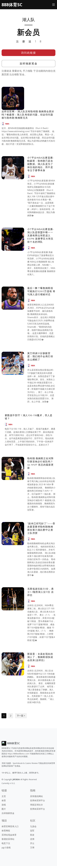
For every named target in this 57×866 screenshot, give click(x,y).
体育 (4, 800)
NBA (7, 123)
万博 (32, 847)
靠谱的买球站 (8, 839)
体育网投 (6, 830)
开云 (32, 843)
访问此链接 (28, 52)
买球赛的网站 (36, 796)
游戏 (4, 804)
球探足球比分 (36, 804)
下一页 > (21, 715)
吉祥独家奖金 (29, 63)
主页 (4, 796)
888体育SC (12, 4)
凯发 (32, 834)
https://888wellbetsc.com (18, 753)
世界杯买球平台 (37, 800)
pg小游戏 (6, 847)
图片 (4, 808)
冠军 (32, 830)
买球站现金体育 (9, 834)
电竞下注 (6, 843)
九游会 (33, 826)
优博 (32, 839)
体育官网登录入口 (10, 826)
